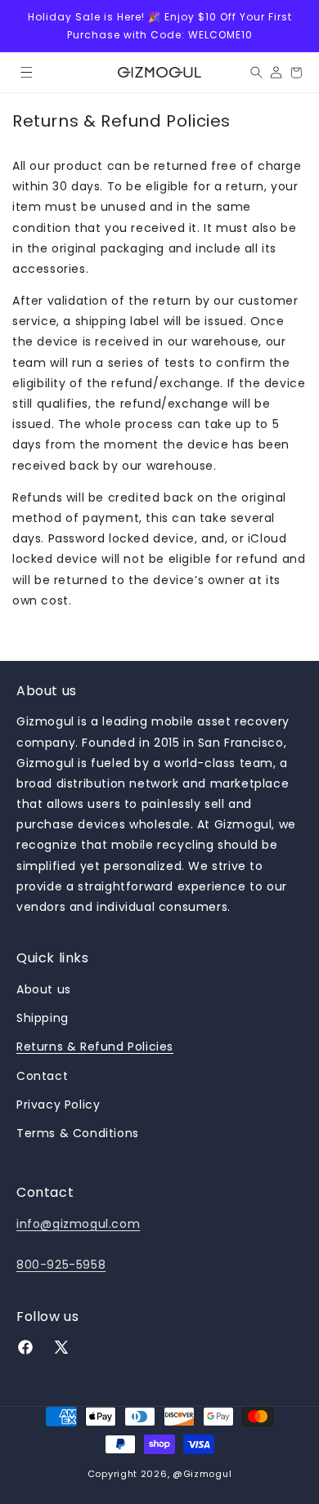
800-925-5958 (61, 1264)
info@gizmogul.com (78, 1224)
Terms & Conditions (77, 1133)
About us (43, 989)
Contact (42, 1076)
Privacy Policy (58, 1104)
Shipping (42, 1018)
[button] (26, 73)
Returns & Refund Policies (94, 1046)
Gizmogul (207, 1473)
